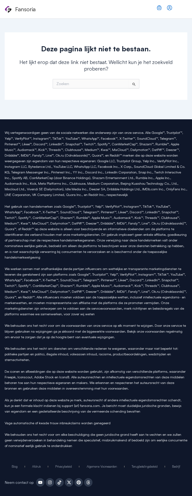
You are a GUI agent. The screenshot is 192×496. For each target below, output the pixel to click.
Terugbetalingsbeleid (145, 466)
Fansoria (25, 9)
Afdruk (36, 466)
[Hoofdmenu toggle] (182, 9)
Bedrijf (176, 466)
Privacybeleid (63, 466)
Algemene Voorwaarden (102, 466)
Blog (15, 466)
